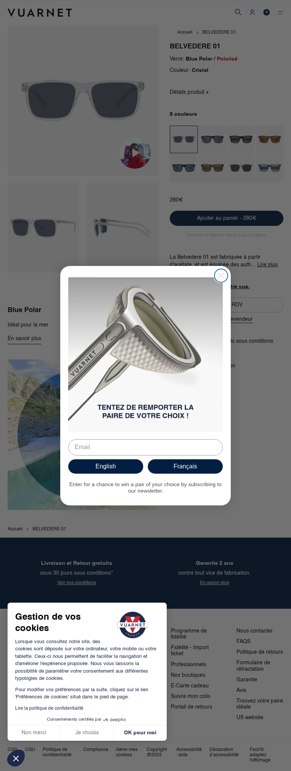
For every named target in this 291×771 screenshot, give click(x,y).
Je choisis (87, 732)
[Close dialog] (221, 275)
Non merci (34, 732)
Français (185, 466)
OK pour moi (140, 732)
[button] (16, 758)
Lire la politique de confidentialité (49, 708)
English (105, 466)
